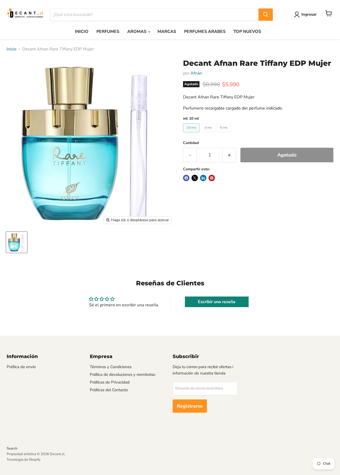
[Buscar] (265, 14)
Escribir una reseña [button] (216, 302)
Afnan (196, 73)
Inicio (11, 49)
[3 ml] (208, 134)
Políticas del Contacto (109, 390)
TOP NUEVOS (247, 31)
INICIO (81, 31)
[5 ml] (224, 134)
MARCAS (167, 31)
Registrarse (190, 406)
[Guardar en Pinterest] (212, 178)
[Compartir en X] (195, 178)
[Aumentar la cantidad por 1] (229, 155)
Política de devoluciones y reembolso (122, 374)
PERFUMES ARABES (205, 31)
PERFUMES (107, 31)
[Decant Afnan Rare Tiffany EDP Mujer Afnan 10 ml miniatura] (16, 242)
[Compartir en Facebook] (186, 178)
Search (12, 448)
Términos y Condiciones (110, 366)
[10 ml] (192, 134)
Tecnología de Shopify (24, 459)
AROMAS (137, 31)
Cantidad (191, 143)
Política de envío (21, 366)
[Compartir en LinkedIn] (203, 178)
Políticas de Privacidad (110, 382)
